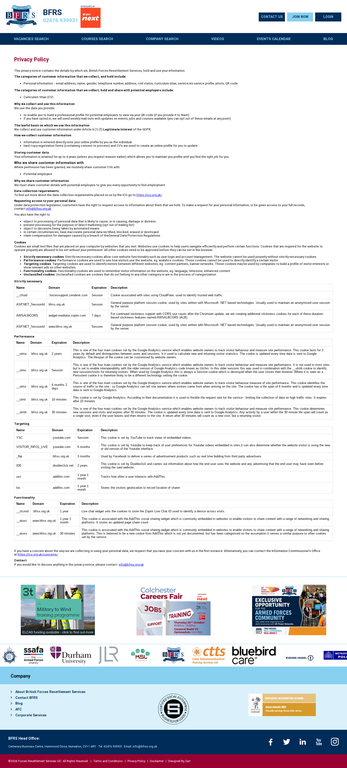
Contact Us (272, 17)
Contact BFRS (26, 698)
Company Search (162, 39)
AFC (18, 709)
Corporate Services (31, 715)
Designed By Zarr (179, 761)
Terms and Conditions (108, 761)
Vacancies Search (31, 39)
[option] (36, 655)
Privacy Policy (136, 761)
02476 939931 (60, 20)
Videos (217, 39)
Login (328, 17)
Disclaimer (157, 761)
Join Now (300, 17)
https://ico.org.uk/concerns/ (38, 554)
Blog (328, 39)
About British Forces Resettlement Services (50, 692)
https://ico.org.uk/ (149, 195)
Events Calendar (274, 39)
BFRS (52, 12)
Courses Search (97, 39)
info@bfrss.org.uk (38, 208)
